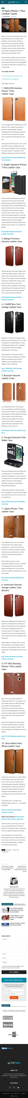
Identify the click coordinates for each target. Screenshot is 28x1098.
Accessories (8, 850)
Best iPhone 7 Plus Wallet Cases (12, 76)
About (11, 1093)
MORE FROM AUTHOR (19, 904)
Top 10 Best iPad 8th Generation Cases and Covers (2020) (16, 910)
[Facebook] (9, 1087)
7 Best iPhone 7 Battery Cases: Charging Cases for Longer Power (8, 868)
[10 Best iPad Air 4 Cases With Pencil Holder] (5, 925)
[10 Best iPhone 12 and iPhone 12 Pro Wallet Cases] (5, 917)
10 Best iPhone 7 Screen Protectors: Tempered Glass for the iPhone (20, 869)
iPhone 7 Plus (16, 850)
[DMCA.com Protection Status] (7, 1049)
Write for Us (17, 1093)
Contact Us (23, 1093)
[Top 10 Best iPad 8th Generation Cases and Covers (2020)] (5, 910)
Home (3, 5)
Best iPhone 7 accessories (11, 79)
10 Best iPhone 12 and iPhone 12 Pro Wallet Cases (17, 917)
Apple (3, 8)
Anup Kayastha (6, 16)
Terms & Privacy (5, 1093)
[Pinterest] (14, 1087)
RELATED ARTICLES (7, 904)
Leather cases (5, 851)
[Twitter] (18, 1087)
